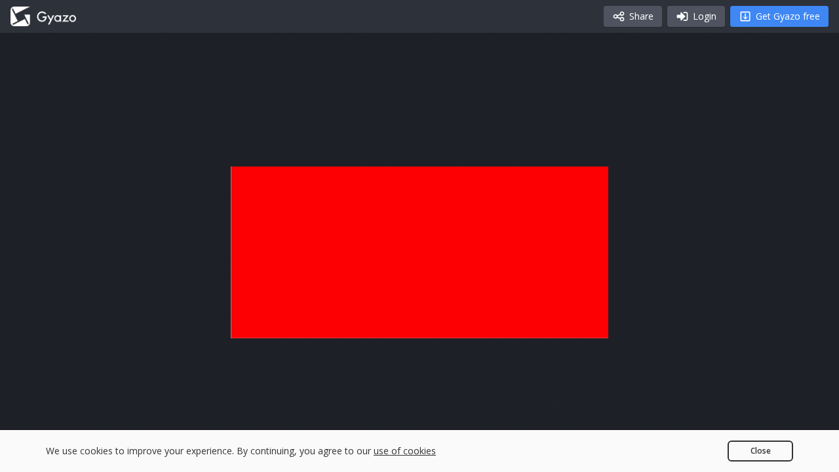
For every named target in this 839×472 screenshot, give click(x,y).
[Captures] (43, 16)
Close (761, 450)
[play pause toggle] (254, 322)
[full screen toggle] (584, 322)
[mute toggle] (286, 322)
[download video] (521, 322)
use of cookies (405, 450)
